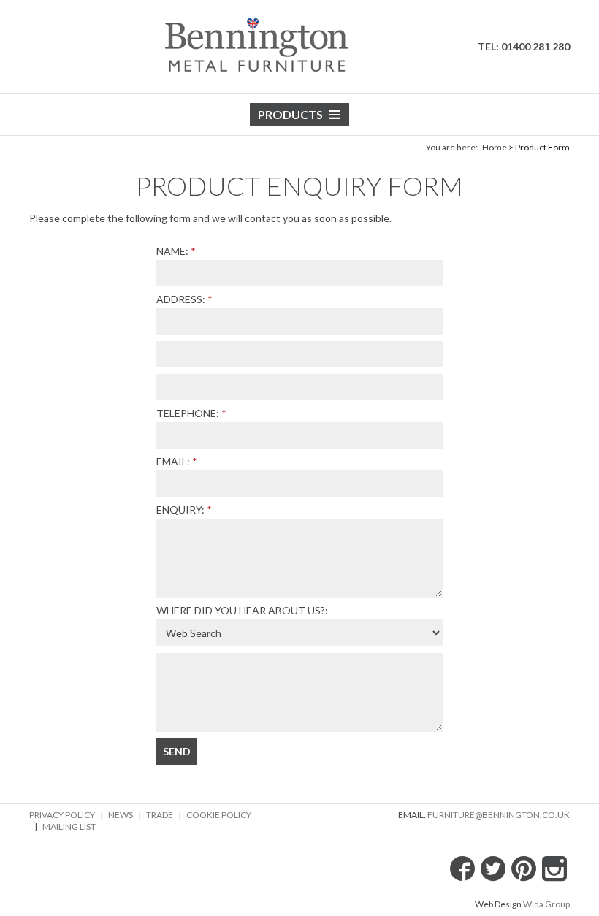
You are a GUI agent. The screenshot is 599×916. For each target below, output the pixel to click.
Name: (172, 251)
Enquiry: (180, 509)
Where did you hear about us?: (242, 610)
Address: (180, 299)
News (120, 814)
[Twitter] (493, 868)
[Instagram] (554, 868)
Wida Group (546, 903)
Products (290, 114)
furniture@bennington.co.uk (498, 814)
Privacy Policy (62, 814)
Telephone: (187, 413)
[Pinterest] (523, 868)
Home (494, 147)
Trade (159, 814)
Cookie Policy (218, 814)
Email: (173, 461)
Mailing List (69, 826)
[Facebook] (462, 868)
